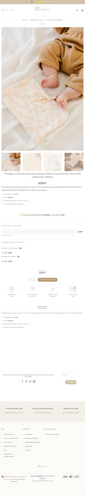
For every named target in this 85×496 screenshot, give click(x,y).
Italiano (52, 476)
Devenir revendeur (52, 434)
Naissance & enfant (37, 20)
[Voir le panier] (82, 10)
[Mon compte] (77, 10)
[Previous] (6, 89)
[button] (5, 10)
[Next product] (40, 23)
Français (39, 476)
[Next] (79, 89)
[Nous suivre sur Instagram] (26, 381)
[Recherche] (12, 10)
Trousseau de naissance (54, 20)
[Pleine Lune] (42, 10)
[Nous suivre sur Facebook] (22, 381)
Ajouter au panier (47, 280)
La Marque (28, 434)
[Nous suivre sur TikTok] (30, 381)
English (33, 476)
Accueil (25, 20)
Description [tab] (42, 308)
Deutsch (46, 476)
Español (42, 478)
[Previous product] (44, 23)
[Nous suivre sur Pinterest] (34, 381)
